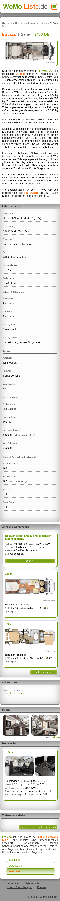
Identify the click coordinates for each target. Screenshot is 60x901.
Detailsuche (16, 865)
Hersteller (20, 23)
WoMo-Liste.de (48, 896)
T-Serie (43, 23)
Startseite (7, 23)
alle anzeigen (44, 672)
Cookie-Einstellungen (19, 887)
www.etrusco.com (13, 693)
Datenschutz (32, 883)
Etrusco (32, 23)
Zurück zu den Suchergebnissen (38, 827)
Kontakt (41, 887)
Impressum (13, 883)
